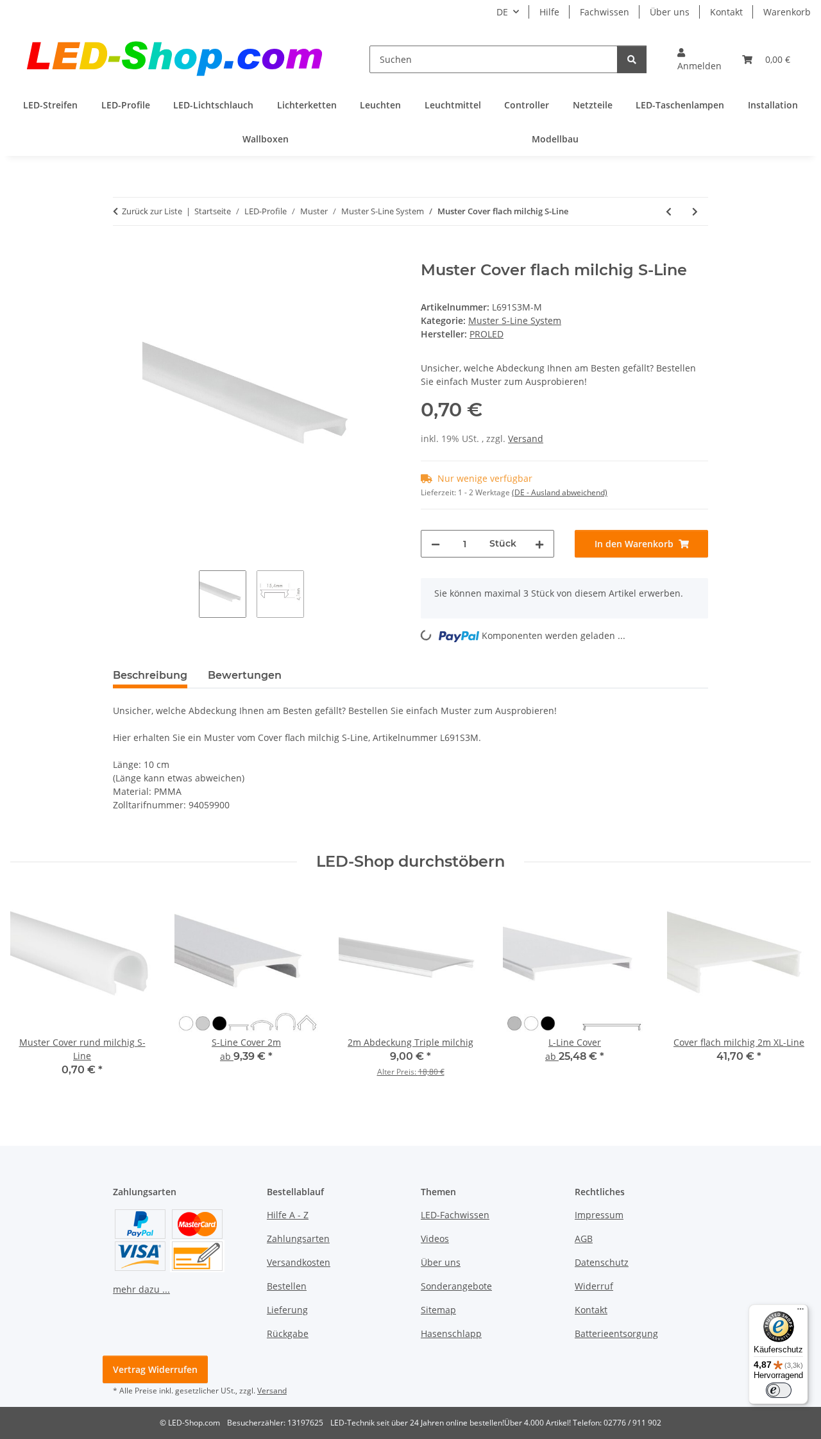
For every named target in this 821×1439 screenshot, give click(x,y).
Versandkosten (298, 1262)
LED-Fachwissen (455, 1215)
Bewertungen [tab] (245, 675)
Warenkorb (787, 12)
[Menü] (800, 1312)
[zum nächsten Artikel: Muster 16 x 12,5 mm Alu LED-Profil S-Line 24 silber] (695, 211)
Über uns (670, 12)
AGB (584, 1238)
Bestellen (287, 1286)
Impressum (599, 1215)
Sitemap (438, 1310)
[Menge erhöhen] (539, 544)
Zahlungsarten (298, 1238)
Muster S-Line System (514, 320)
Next (789, 993)
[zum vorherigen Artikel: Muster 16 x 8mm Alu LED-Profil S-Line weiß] (669, 211)
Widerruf (594, 1286)
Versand (525, 438)
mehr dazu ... (141, 1289)
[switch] (778, 1390)
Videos (435, 1238)
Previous (31, 993)
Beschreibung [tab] (150, 675)
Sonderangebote (456, 1286)
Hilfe (549, 12)
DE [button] (502, 12)
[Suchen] (632, 59)
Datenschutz (602, 1262)
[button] (699, 59)
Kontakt (726, 12)
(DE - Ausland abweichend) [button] (559, 492)
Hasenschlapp (451, 1333)
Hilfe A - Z (288, 1215)
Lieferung (287, 1310)
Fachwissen (604, 12)
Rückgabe (288, 1333)
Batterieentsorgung (616, 1333)
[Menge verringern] (435, 544)
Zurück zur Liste (152, 211)
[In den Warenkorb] (123, 254)
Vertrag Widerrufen (155, 1369)
